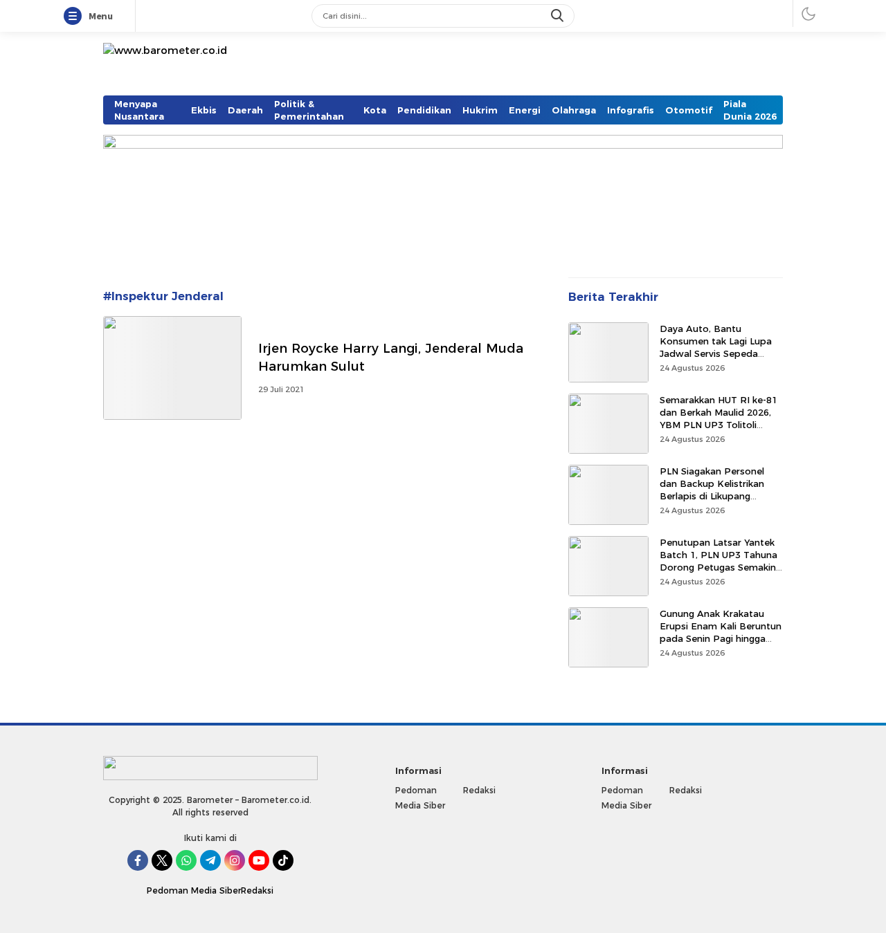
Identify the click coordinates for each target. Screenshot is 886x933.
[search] (559, 16)
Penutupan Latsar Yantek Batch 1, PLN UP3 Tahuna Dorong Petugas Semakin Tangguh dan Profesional (718, 561)
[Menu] (75, 16)
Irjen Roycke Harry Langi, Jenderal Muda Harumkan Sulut (390, 357)
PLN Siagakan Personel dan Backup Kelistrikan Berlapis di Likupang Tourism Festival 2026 (712, 490)
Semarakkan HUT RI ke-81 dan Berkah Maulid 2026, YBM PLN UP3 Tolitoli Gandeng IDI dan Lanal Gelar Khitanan (718, 425)
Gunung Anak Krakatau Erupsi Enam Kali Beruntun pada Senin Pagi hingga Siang (720, 632)
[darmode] (808, 13)
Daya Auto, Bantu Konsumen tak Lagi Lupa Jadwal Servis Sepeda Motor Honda (716, 347)
